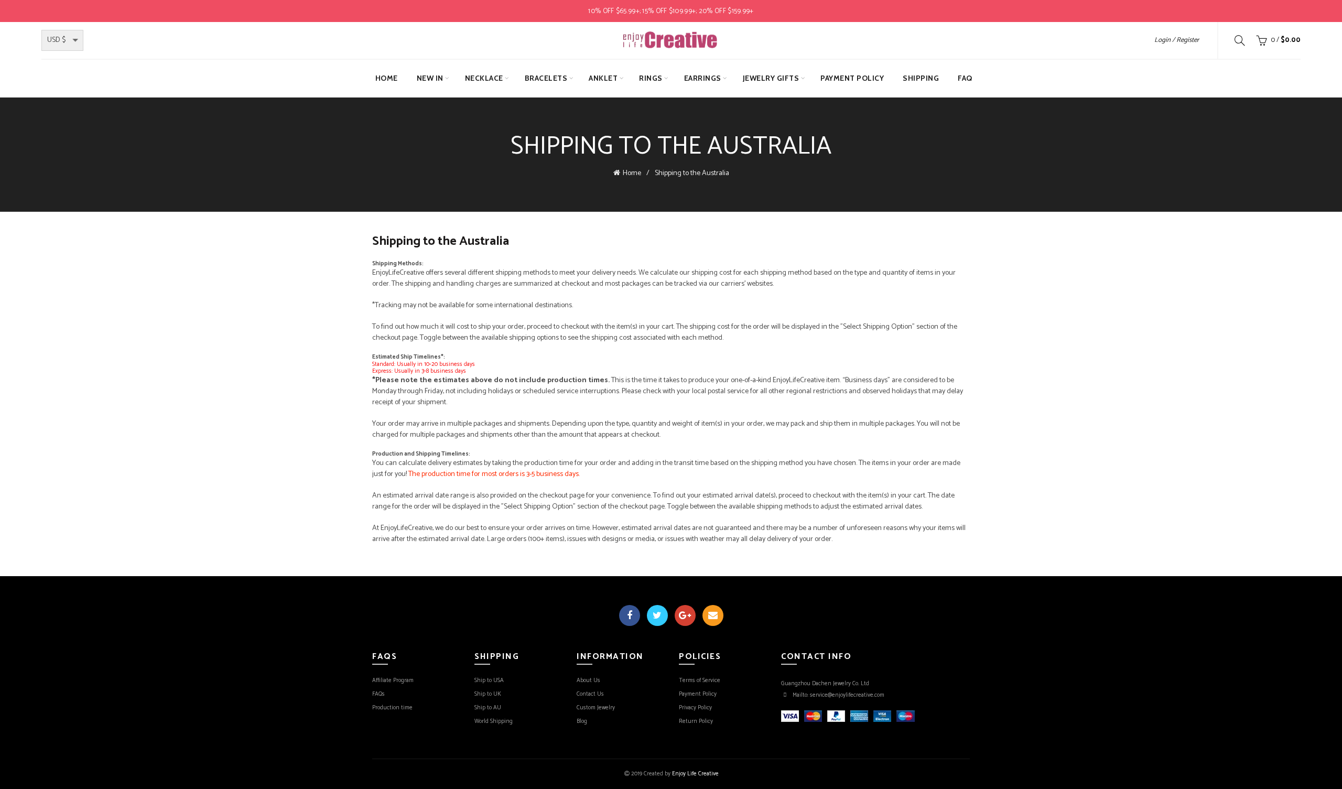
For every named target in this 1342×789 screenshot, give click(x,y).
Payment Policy (852, 78)
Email (712, 615)
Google (685, 615)
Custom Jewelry (596, 707)
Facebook (629, 615)
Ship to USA (489, 680)
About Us (588, 680)
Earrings (702, 78)
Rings (651, 78)
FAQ (965, 78)
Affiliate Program (393, 680)
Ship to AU (487, 707)
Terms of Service (699, 680)
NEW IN (430, 78)
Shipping (921, 78)
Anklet (603, 78)
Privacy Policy (695, 707)
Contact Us (590, 694)
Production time (392, 707)
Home (386, 78)
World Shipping (493, 721)
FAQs (378, 694)
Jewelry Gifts (771, 78)
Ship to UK (487, 694)
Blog (582, 721)
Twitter (657, 615)
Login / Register (1176, 40)
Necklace (484, 78)
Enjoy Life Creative (695, 774)
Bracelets (546, 78)
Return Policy (696, 721)
